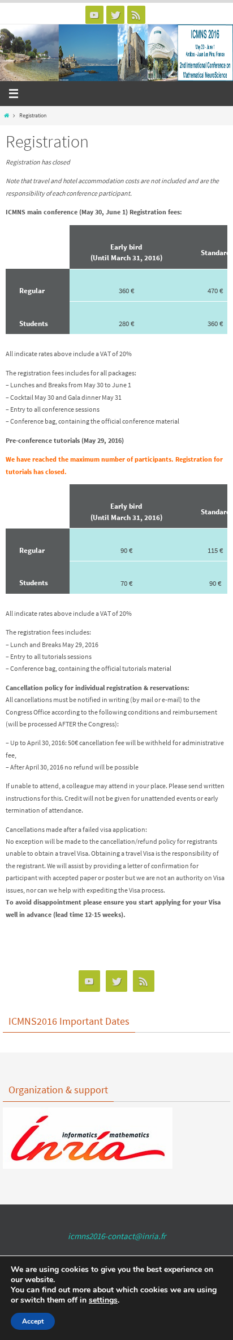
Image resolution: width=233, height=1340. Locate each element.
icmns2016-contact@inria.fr (117, 1236)
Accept (33, 1321)
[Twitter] (115, 15)
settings (103, 1300)
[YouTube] (94, 15)
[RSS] (136, 15)
